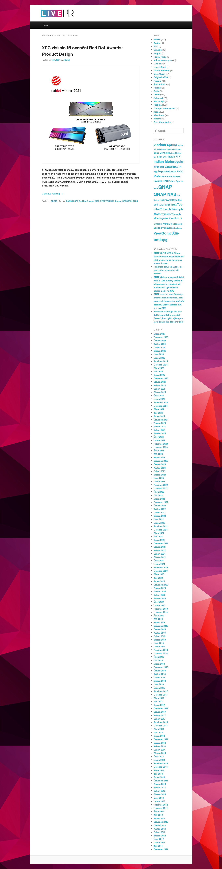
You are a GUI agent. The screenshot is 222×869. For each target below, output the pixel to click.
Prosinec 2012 (161, 804)
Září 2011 (158, 845)
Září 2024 (158, 412)
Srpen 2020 (159, 581)
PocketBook (160, 84)
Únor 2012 (159, 839)
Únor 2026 (159, 354)
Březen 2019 (160, 639)
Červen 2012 (160, 825)
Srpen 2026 (159, 333)
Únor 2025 (159, 395)
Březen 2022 (160, 515)
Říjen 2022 (159, 491)
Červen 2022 (160, 505)
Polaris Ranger (172, 176)
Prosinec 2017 (161, 691)
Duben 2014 (159, 749)
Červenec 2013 (161, 780)
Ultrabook (158, 223)
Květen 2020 (160, 591)
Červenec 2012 (161, 821)
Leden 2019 (159, 646)
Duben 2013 (159, 790)
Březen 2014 (160, 753)
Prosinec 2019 (161, 608)
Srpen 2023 (159, 457)
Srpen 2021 (159, 539)
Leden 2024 (159, 440)
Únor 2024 (159, 436)
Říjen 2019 (159, 615)
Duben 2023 (159, 471)
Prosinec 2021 (161, 526)
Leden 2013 (159, 801)
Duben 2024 (159, 429)
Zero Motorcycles (162, 122)
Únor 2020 (159, 601)
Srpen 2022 (159, 498)
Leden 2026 (159, 357)
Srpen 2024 (159, 416)
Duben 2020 (159, 594)
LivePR (157, 63)
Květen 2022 (160, 508)
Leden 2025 (159, 398)
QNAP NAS (165, 194)
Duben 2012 (159, 832)
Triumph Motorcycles (164, 108)
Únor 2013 (159, 797)
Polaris (157, 87)
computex (176, 149)
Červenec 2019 (161, 625)
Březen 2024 (160, 433)
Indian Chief (162, 156)
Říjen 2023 (159, 450)
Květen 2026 (160, 343)
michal (66, 59)
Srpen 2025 (159, 374)
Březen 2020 (160, 598)
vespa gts (177, 223)
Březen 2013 (160, 794)
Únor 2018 (159, 684)
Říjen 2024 (159, 409)
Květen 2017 (160, 715)
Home (45, 25)
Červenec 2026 (161, 337)
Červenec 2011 (161, 849)
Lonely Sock (160, 67)
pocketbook (168, 171)
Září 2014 (158, 732)
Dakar (156, 153)
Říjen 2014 (159, 729)
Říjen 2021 (159, 533)
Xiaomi (157, 118)
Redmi (156, 200)
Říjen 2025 (159, 368)
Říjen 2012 (159, 811)
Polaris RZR (161, 181)
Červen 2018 (160, 670)
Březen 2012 (160, 835)
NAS (175, 167)
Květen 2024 (160, 426)
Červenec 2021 (161, 543)
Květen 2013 (160, 787)
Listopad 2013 (161, 766)
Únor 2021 (159, 560)
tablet (167, 204)
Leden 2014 (159, 759)
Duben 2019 (159, 636)
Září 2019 (158, 619)
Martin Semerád (162, 70)
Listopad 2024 (161, 405)
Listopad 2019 (161, 612)
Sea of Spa (159, 101)
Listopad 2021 (161, 529)
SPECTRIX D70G (130, 201)
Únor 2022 (159, 519)
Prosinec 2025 (161, 361)
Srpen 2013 (159, 777)
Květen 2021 (160, 550)
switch (161, 205)
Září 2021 (158, 536)
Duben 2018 (159, 677)
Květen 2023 (160, 467)
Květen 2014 (160, 746)
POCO (179, 171)
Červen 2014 (160, 742)
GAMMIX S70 (72, 201)
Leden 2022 (159, 522)
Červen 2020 (160, 588)
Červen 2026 (160, 340)
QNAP (157, 94)
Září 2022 (158, 495)
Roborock (158, 97)
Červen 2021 (160, 546)
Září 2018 (158, 660)
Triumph (165, 209)
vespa (167, 223)
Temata (173, 204)
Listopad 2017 (161, 694)
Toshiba (158, 104)
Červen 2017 (160, 711)
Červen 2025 (160, 381)
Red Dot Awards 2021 (89, 201)
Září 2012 (158, 814)
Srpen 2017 (159, 704)
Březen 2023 (160, 474)
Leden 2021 (159, 564)
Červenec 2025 (161, 378)
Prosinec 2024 (161, 402)
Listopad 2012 (161, 808)
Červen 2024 (160, 423)
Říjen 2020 (159, 574)
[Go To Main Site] (52, 19)
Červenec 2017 (161, 708)
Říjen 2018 (159, 656)
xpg (164, 239)
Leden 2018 (159, 687)
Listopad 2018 (161, 653)
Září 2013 (158, 773)
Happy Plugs (160, 56)
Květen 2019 (160, 632)
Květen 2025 (160, 385)
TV (180, 218)
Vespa (157, 111)
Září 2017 (158, 701)
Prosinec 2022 (161, 484)
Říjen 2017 (159, 698)
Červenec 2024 (161, 419)
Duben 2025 (159, 388)
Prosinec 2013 (161, 763)
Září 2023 (158, 453)
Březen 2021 (160, 557)
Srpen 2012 (159, 818)
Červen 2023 (160, 464)
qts (178, 195)
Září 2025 (158, 371)
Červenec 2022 (161, 502)
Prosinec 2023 (161, 443)
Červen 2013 (160, 784)
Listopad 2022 (161, 488)
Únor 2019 (159, 643)
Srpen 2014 (159, 735)
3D (155, 145)
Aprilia (157, 42)
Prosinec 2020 (161, 567)
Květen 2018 (160, 674)
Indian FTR (174, 156)
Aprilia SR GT (166, 149)
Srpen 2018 (159, 663)
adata (161, 144)
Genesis (158, 49)
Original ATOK (161, 77)
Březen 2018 (160, 680)
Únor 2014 (159, 756)
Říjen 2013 (159, 770)
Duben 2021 (159, 553)
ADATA (54, 201)
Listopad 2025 (161, 364)
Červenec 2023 (161, 460)
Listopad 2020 (161, 570)
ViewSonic (159, 115)
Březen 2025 (160, 392)
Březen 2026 (160, 350)
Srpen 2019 (159, 622)
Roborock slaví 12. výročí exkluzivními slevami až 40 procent (168, 270)
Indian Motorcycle (163, 60)
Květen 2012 (160, 828)
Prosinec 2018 (161, 649)
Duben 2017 (159, 718)
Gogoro (157, 53)
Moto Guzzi (159, 73)
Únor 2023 (159, 478)
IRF (155, 167)
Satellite (177, 200)
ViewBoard (177, 228)
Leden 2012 (159, 842)
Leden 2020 (159, 605)
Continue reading (52, 193)
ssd (156, 204)
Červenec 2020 (161, 584)
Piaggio (157, 80)
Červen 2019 (160, 629)
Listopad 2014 (161, 725)
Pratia (156, 91)
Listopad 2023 (161, 447)
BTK (156, 46)
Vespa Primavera (163, 227)
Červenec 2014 (161, 739)
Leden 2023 (159, 481)
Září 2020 (158, 577)
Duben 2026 (159, 347)
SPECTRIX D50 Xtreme (110, 201)
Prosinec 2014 (161, 722)
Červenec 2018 (161, 667)
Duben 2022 (159, 512)
